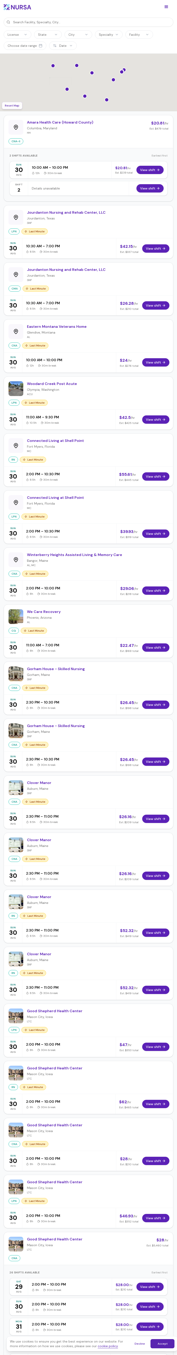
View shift (147, 170)
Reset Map (12, 105)
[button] (166, 7)
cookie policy (108, 1346)
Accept (163, 1344)
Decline (140, 1344)
